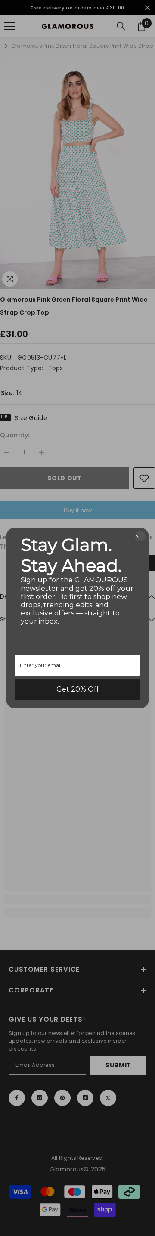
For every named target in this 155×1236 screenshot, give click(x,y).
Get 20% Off (77, 689)
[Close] (140, 536)
